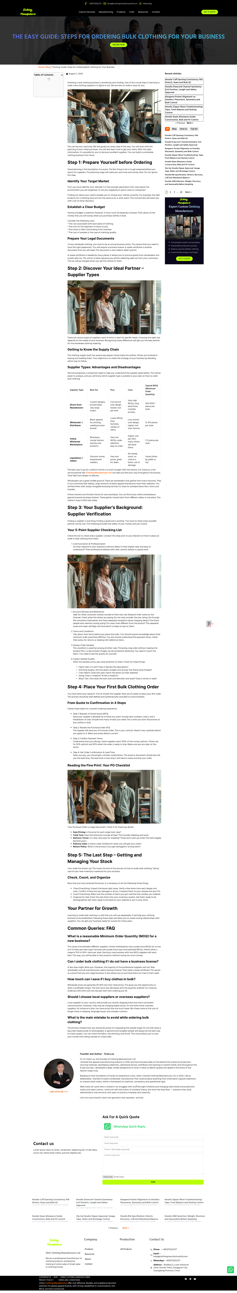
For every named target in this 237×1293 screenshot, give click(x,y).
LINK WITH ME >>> (59, 1092)
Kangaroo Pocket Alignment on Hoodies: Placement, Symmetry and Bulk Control (182, 99)
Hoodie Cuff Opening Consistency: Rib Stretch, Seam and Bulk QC (184, 81)
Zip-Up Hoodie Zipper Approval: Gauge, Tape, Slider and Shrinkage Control (182, 170)
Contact (156, 12)
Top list (194, 129)
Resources (143, 12)
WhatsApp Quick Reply (129, 1126)
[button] (62, 75)
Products (121, 12)
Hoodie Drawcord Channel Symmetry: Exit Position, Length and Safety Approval (183, 89)
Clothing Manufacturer (56, 1283)
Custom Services (87, 12)
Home (41, 67)
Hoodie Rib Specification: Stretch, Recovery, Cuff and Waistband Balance (184, 176)
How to (183, 129)
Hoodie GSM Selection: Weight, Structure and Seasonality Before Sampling (183, 183)
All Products (126, 1249)
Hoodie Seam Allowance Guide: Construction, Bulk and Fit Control (181, 118)
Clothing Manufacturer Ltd (99, 473)
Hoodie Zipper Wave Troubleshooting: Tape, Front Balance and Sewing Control (184, 109)
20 (181, 192)
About (88, 1259)
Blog (48, 67)
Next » (190, 123)
